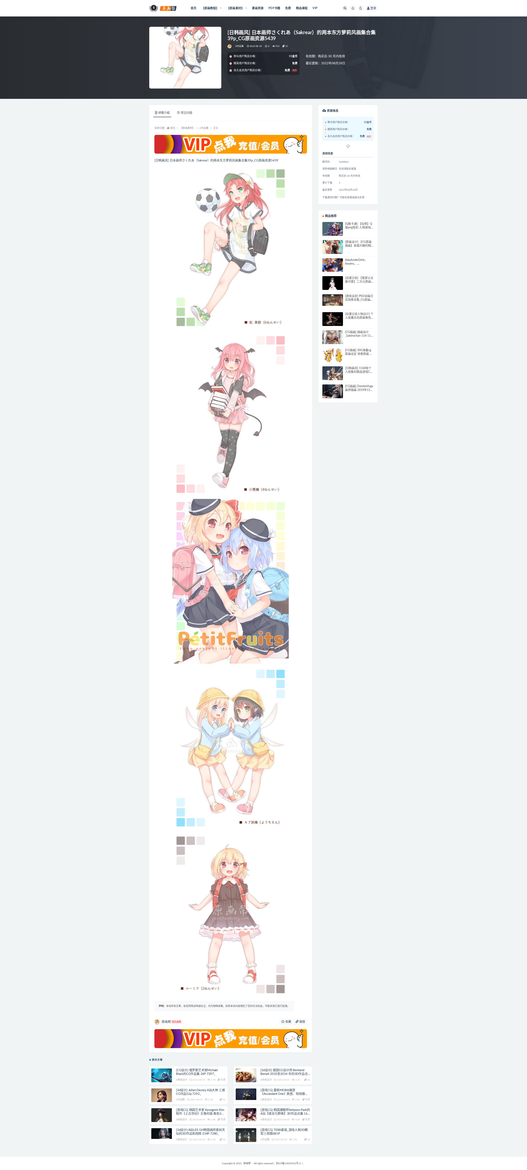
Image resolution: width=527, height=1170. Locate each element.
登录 (373, 8)
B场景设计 (266, 1080)
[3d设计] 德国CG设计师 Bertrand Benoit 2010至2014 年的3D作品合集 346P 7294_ (284, 1074)
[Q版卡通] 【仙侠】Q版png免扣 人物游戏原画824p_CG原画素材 (359, 227)
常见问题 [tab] (186, 112)
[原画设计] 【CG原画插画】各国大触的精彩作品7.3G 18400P (358, 246)
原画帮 (171, 1021)
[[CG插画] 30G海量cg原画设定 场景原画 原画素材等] (332, 358)
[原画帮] (229, 46)
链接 (301, 1021)
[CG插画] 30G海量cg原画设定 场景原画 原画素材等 (359, 354)
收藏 (287, 1021)
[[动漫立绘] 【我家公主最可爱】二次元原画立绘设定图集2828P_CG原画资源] (332, 286)
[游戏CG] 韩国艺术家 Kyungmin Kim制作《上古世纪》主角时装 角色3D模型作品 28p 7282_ (200, 1113)
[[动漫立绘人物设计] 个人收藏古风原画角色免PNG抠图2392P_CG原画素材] (332, 321)
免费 (288, 8)
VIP (314, 8)
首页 (193, 8)
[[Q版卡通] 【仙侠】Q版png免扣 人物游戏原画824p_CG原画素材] (332, 230)
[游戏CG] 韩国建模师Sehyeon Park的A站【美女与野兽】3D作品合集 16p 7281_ (285, 1113)
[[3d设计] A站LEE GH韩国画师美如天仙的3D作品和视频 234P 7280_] (161, 1133)
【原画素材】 (187, 128)
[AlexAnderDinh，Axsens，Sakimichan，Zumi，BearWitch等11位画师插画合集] (332, 268)
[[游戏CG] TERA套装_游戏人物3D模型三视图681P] (246, 1136)
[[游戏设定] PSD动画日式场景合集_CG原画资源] (332, 300)
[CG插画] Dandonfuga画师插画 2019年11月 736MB (359, 390)
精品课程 (302, 8)
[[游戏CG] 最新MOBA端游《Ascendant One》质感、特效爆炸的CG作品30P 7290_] (246, 1094)
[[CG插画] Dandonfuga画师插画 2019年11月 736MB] (332, 394)
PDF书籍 (274, 8)
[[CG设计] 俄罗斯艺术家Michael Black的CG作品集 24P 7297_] (161, 1075)
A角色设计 (181, 1080)
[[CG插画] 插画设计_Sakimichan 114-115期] (332, 340)
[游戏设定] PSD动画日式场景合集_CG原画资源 (359, 300)
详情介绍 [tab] (164, 112)
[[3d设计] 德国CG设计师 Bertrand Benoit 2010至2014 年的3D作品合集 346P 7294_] (246, 1078)
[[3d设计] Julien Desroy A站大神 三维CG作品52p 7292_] (161, 1100)
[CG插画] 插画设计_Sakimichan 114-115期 (358, 336)
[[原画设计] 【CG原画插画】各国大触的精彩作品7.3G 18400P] (332, 250)
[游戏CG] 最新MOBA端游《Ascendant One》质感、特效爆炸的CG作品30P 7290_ (284, 1094)
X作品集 (239, 46)
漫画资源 (258, 8)
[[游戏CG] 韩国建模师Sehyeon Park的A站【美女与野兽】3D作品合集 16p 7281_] (246, 1114)
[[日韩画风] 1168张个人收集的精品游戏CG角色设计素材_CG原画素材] (332, 379)
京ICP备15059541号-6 (288, 1163)
